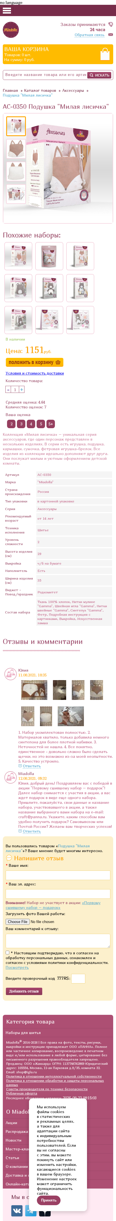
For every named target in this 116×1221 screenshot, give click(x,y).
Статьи (12, 1157)
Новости (13, 1140)
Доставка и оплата (23, 1175)
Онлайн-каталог (21, 1183)
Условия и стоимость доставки (35, 373)
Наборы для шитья (23, 1032)
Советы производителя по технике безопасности (47, 1089)
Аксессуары (73, 90)
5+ (50, 423)
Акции (11, 1122)
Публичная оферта (21, 1093)
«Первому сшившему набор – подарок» (53, 905)
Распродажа (17, 1131)
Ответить (32, 765)
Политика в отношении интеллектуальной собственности (54, 1076)
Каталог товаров (40, 90)
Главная (10, 90)
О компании (17, 1166)
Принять (49, 1200)
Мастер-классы (20, 1148)
